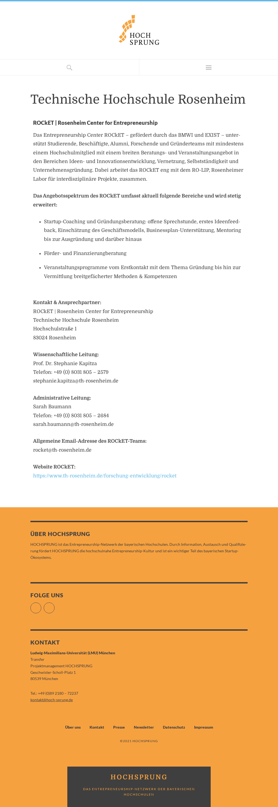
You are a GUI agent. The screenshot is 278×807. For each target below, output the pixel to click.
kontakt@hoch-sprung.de (51, 699)
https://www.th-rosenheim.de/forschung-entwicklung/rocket (104, 476)
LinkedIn (54, 605)
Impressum (203, 727)
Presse (119, 727)
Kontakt (97, 727)
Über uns (73, 727)
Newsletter (144, 727)
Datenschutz (174, 727)
